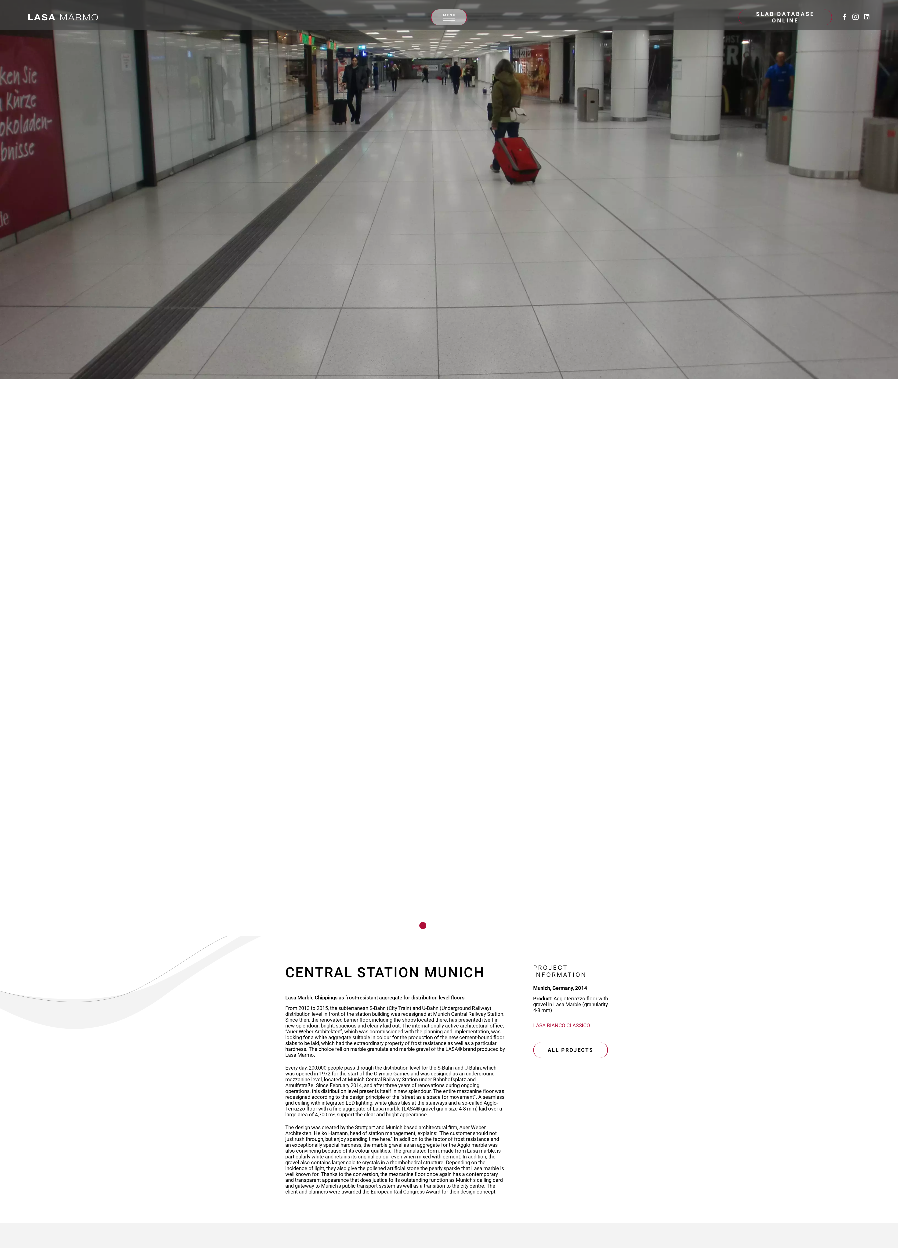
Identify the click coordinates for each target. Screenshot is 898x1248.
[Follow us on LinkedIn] (867, 17)
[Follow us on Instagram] (855, 17)
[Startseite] (63, 17)
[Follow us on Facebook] (844, 17)
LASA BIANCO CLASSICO (561, 1025)
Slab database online (785, 17)
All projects (571, 1050)
